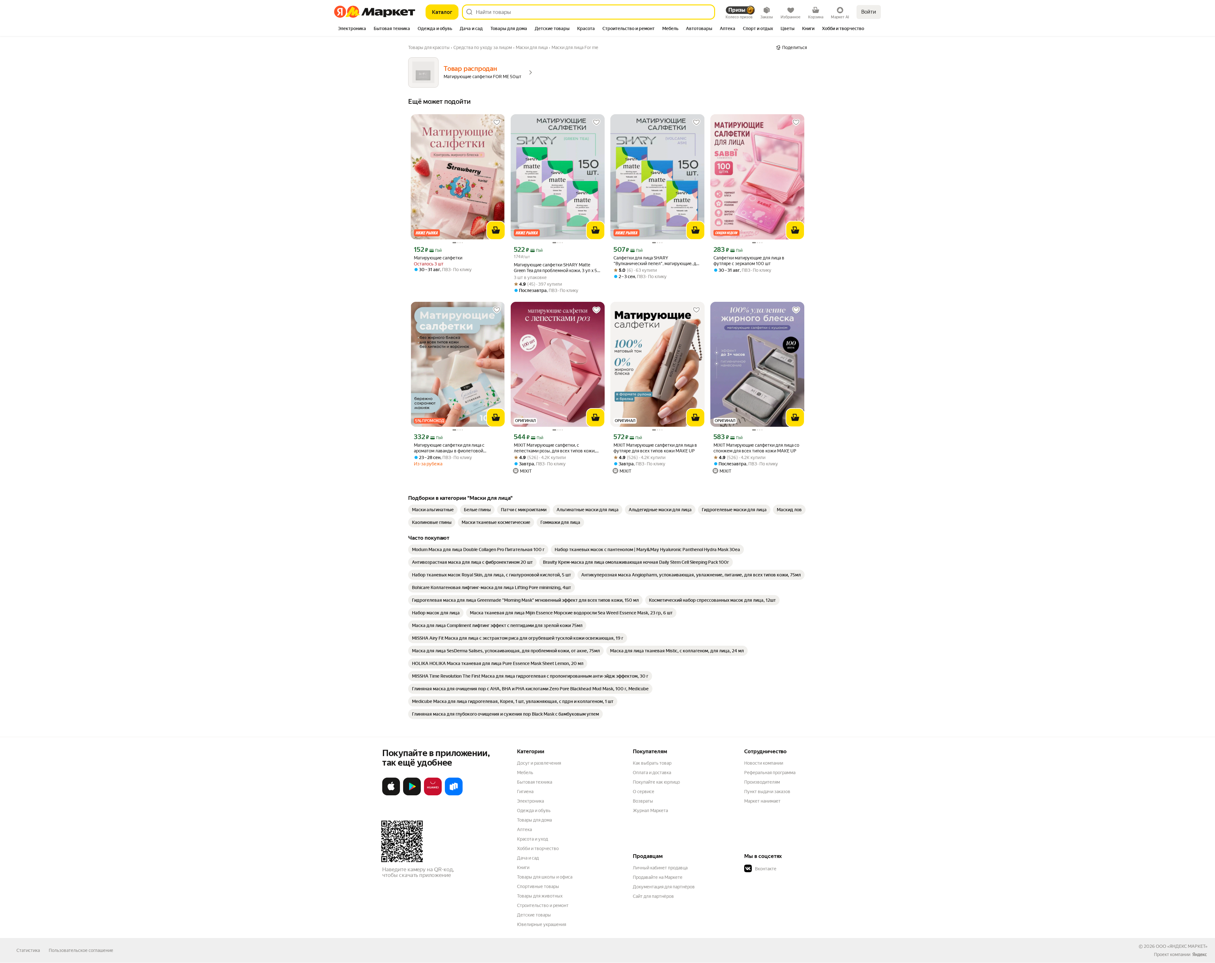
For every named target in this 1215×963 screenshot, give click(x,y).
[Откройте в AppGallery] (433, 794)
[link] (433, 510)
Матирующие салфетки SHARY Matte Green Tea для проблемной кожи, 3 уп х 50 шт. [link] (557, 267)
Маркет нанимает (762, 801)
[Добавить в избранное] (496, 122)
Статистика (28, 950)
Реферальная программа (769, 772)
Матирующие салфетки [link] (438, 257)
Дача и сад (528, 857)
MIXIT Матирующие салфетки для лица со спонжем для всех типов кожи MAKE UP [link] (756, 448)
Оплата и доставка (652, 772)
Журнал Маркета (650, 810)
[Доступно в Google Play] (412, 794)
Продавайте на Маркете (657, 877)
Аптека (524, 829)
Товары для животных (540, 895)
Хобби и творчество (538, 848)
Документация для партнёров (664, 886)
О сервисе (643, 791)
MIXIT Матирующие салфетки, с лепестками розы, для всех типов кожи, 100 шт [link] (554, 448)
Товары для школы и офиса (544, 876)
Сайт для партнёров (653, 896)
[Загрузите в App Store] (391, 794)
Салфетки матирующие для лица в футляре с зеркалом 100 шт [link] (748, 260)
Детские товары (534, 914)
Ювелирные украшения (541, 924)
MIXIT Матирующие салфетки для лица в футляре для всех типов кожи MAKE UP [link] (655, 448)
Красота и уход (532, 839)
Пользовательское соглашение (81, 950)
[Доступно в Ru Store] (454, 794)
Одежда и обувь (534, 810)
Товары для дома (534, 820)
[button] (788, 869)
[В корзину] (495, 230)
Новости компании (763, 763)
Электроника (530, 801)
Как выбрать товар (652, 763)
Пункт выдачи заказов (767, 791)
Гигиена (525, 791)
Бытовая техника (534, 782)
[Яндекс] (1199, 954)
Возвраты (643, 801)
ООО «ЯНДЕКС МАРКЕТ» (1181, 946)
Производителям (762, 782)
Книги (523, 867)
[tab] (352, 29)
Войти (868, 12)
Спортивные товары (538, 886)
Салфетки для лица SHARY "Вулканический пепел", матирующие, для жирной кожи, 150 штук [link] (657, 260)
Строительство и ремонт (543, 905)
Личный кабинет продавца (660, 867)
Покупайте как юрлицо (656, 782)
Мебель (525, 772)
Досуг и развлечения (539, 763)
